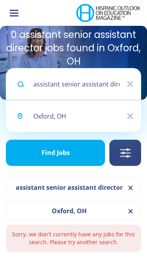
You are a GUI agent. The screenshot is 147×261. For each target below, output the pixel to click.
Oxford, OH (69, 211)
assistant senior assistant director (69, 187)
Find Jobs (56, 152)
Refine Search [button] (125, 153)
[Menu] (14, 13)
